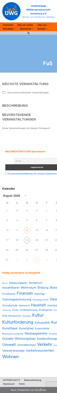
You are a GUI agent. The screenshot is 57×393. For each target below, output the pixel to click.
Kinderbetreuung (29, 309)
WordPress (40, 390)
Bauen (5, 283)
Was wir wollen (25, 25)
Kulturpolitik (42, 322)
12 (27, 230)
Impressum (9, 384)
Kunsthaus (9, 328)
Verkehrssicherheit (40, 350)
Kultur (38, 315)
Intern (22, 384)
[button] (48, 25)
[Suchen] (28, 33)
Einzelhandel (8, 293)
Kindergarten (45, 309)
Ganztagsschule (40, 299)
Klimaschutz (14, 315)
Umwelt (9, 344)
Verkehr (44, 344)
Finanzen (25, 293)
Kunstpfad (26, 328)
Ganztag (39, 293)
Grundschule (9, 305)
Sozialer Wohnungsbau (18, 338)
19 (27, 240)
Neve (13, 390)
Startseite (8, 25)
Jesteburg (6, 310)
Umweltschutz (26, 345)
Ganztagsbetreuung (16, 299)
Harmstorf (24, 305)
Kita (4, 315)
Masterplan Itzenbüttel (12, 334)
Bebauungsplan (18, 282)
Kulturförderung (17, 322)
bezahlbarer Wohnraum (19, 287)
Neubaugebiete (36, 333)
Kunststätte (42, 328)
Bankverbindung (32, 380)
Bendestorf (35, 282)
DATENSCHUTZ (11, 380)
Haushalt (38, 305)
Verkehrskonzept (13, 350)
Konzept (26, 316)
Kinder (15, 310)
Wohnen (10, 356)
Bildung (43, 287)
